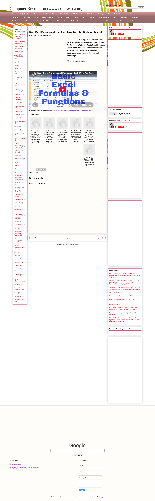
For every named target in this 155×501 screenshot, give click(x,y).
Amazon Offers (51, 14)
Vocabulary (87, 21)
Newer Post (33, 238)
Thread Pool (18, 262)
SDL (15, 228)
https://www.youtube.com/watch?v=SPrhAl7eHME (69, 111)
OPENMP (17, 206)
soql (15, 252)
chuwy (89, 497)
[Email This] (37, 169)
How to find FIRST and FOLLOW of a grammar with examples (121, 300)
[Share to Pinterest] (45, 169)
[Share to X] (41, 169)
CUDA (60, 17)
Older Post (102, 238)
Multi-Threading (48, 21)
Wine (16, 293)
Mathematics (18, 169)
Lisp (83, 17)
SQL (15, 255)
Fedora (16, 118)
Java (27, 21)
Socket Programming (19, 246)
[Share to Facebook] (43, 169)
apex (16, 62)
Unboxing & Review (18, 275)
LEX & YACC (26, 17)
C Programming (19, 84)
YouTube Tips (75, 21)
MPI (67, 17)
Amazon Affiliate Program (19, 42)
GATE (36, 17)
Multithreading (19, 182)
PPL (15, 218)
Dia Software (18, 114)
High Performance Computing (18, 145)
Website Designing (17, 288)
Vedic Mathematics (18, 280)
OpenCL (75, 17)
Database (124, 17)
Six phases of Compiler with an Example (122, 296)
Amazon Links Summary (19, 47)
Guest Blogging (19, 138)
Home (14, 14)
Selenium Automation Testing (18, 233)
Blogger (101, 497)
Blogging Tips (62, 21)
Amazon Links (16, 464)
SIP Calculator (64, 14)
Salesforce (18, 225)
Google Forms (19, 133)
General (132, 14)
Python (16, 221)
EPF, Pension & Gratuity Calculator (98, 14)
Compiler (15, 17)
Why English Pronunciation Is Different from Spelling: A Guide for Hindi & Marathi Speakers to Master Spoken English (124, 319)
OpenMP (92, 17)
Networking (135, 17)
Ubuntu (16, 265)
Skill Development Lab (18, 240)
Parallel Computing (18, 213)
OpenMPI (17, 209)
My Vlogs (17, 187)
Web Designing (104, 17)
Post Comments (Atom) (72, 244)
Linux (115, 17)
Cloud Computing (48, 17)
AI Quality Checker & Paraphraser (31, 14)
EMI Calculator (78, 14)
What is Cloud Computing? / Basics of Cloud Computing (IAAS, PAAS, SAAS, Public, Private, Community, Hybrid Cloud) (124, 282)
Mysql (16, 191)
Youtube (17, 296)
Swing (16, 259)
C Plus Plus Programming (19, 78)
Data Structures (17, 21)
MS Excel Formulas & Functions (18, 177)
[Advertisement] (48, 54)
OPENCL (17, 203)
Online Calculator (120, 14)
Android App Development (18, 56)
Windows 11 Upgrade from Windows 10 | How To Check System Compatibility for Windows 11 (125, 288)
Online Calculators (17, 469)
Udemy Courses (120, 21)
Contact (132, 21)
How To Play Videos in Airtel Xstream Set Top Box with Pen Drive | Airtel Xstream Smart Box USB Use (124, 275)
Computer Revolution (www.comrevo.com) (46, 8)
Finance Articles (19, 121)
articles (16, 68)
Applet (16, 65)
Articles (108, 21)
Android (35, 21)
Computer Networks (17, 98)
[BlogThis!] (39, 169)
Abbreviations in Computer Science (19, 36)
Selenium (98, 21)
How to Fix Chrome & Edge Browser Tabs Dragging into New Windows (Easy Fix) (123, 308)
